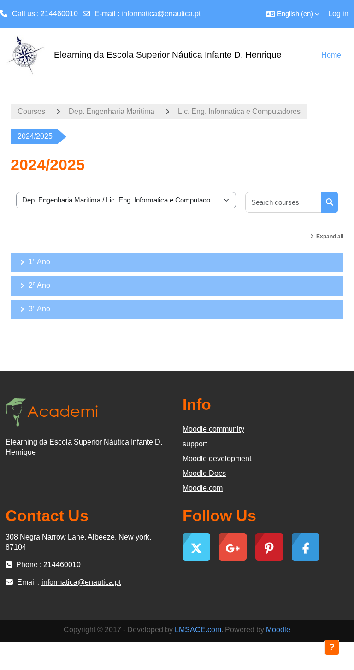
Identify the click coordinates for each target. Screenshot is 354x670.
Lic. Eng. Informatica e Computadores (239, 111)
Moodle (278, 630)
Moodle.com (203, 488)
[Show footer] (331, 647)
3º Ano (39, 309)
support (195, 444)
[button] (292, 14)
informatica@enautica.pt (161, 14)
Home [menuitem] (331, 55)
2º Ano (39, 285)
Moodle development (217, 458)
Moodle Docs (204, 473)
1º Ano (39, 262)
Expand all (329, 236)
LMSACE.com (198, 630)
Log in (338, 14)
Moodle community (213, 429)
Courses (31, 111)
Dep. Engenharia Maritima (111, 111)
